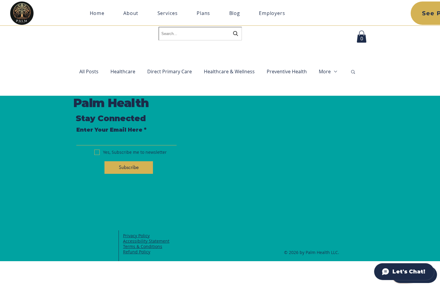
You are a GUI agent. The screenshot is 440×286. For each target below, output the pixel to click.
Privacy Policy (136, 235)
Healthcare (122, 71)
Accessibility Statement (146, 241)
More (325, 71)
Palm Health (111, 102)
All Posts (88, 71)
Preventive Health (287, 71)
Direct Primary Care (169, 71)
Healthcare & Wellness (229, 71)
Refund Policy (136, 252)
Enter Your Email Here (109, 130)
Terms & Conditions (142, 246)
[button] (361, 37)
